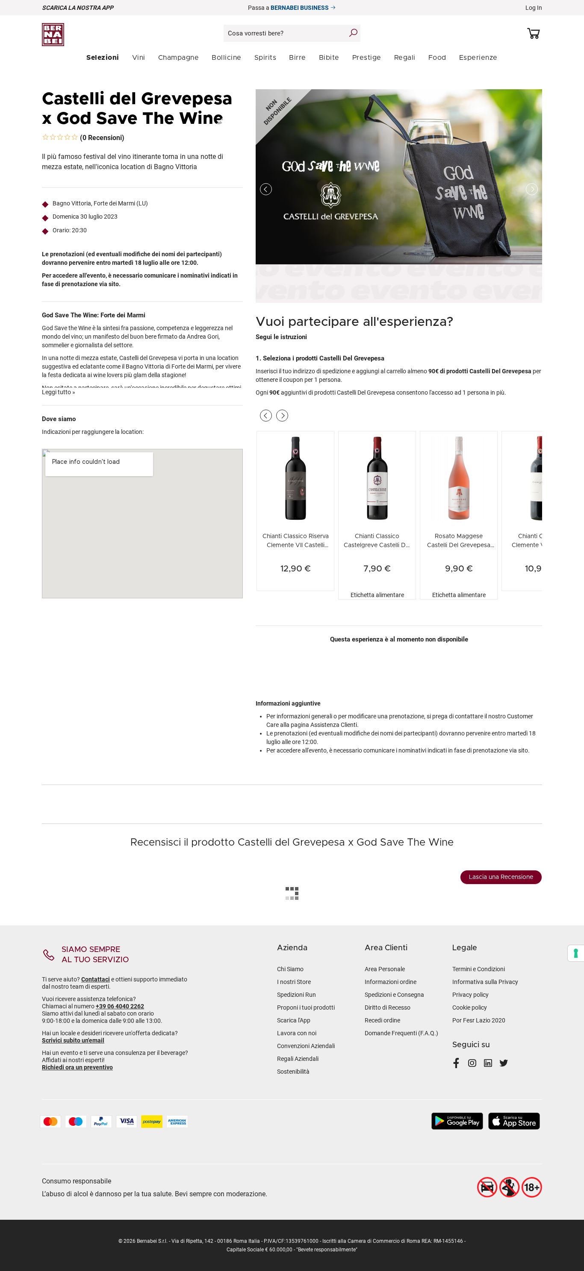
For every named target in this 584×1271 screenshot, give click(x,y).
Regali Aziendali (298, 1058)
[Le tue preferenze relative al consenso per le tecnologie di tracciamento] (576, 953)
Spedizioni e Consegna (394, 994)
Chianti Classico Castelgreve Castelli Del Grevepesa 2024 (377, 545)
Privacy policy (470, 994)
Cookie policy (469, 1007)
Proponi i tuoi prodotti (306, 1007)
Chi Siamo (290, 969)
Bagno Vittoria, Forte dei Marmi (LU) (100, 203)
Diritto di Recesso (387, 1007)
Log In (533, 7)
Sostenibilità (293, 1071)
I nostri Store (294, 981)
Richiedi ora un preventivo (77, 1067)
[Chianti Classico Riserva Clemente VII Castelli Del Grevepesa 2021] (295, 477)
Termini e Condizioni (478, 969)
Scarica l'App (293, 1020)
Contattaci (95, 979)
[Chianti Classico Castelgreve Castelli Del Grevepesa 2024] (377, 477)
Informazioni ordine (390, 981)
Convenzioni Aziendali (306, 1046)
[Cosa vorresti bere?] (353, 33)
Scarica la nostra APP (77, 7)
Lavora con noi (296, 1033)
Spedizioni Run (296, 994)
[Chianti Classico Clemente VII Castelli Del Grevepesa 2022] (540, 477)
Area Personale (385, 969)
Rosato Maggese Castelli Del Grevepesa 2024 (458, 545)
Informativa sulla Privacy (485, 981)
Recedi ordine (382, 1020)
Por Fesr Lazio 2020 (478, 1020)
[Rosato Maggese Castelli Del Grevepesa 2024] (458, 477)
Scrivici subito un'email (73, 1040)
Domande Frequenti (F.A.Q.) (401, 1033)
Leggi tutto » (58, 392)
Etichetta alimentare (377, 595)
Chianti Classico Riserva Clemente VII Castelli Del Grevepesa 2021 (296, 545)
